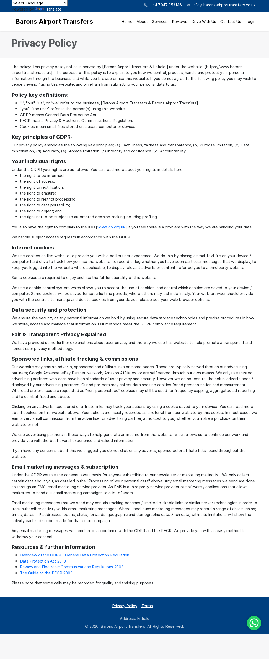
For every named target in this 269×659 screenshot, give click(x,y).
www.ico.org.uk (111, 226)
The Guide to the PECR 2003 (46, 572)
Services (160, 21)
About (142, 21)
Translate (53, 9)
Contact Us (230, 21)
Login (250, 21)
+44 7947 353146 (165, 5)
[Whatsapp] (254, 623)
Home (126, 21)
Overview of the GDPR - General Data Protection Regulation (74, 555)
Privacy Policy (124, 605)
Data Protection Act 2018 (43, 561)
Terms (147, 605)
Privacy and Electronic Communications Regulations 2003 (71, 566)
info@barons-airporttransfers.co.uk (224, 5)
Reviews (179, 21)
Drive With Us (204, 21)
